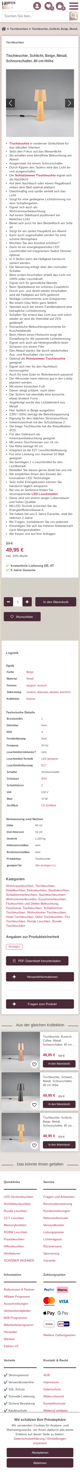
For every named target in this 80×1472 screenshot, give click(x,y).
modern (31, 692)
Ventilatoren (12, 1253)
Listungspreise (53, 1232)
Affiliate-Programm (17, 1296)
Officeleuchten (14, 1246)
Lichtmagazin (52, 1239)
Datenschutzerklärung (29, 1438)
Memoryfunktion (15, 1225)
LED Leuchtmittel (45, 494)
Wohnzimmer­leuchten (21, 899)
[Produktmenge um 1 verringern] (8, 601)
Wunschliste (24, 616)
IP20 (44, 778)
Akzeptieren (40, 1452)
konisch (42, 685)
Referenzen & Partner (19, 1289)
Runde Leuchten (38, 921)
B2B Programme (15, 1318)
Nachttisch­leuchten (52, 894)
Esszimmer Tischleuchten (24, 908)
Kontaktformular (54, 1403)
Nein (44, 725)
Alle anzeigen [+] (45, 865)
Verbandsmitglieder (17, 1310)
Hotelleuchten (15, 890)
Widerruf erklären (55, 1410)
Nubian (30, 698)
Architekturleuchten (17, 1204)
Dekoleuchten (36, 890)
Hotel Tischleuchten (20, 917)
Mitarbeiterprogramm (19, 1325)
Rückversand (52, 1246)
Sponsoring (51, 1253)
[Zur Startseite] (4, 29)
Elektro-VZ (11, 1346)
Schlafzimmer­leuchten (21, 894)
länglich (31, 685)
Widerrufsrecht (53, 1396)
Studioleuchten (58, 890)
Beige (30, 672)
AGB (46, 1375)
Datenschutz (52, 1389)
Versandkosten (53, 1225)
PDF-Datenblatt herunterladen (39, 961)
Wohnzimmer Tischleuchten (46, 912)
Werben (9, 1339)
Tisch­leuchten (45, 886)
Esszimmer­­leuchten (52, 899)
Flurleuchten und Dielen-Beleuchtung (32, 903)
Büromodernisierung (57, 1204)
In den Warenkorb (55, 601)
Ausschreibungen (16, 1303)
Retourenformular (55, 1218)
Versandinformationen (42, 977)
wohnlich (65, 692)
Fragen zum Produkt (42, 1004)
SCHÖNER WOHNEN (19, 1260)
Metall (30, 678)
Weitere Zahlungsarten (59, 1335)
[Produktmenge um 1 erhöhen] (27, 601)
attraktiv (53, 692)
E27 (43, 765)
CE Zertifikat (48, 805)
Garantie (49, 1260)
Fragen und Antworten (59, 1196)
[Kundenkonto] (37, 6)
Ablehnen (40, 1463)
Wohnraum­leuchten (20, 886)
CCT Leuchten (14, 1218)
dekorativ (42, 692)
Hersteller (10, 1332)
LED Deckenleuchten (18, 1196)
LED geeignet (49, 758)
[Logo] (9, 6)
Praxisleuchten (14, 1239)
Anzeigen (14, 946)
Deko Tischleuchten (49, 917)
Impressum (51, 1382)
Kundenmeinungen (56, 1211)
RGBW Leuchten (15, 1232)
